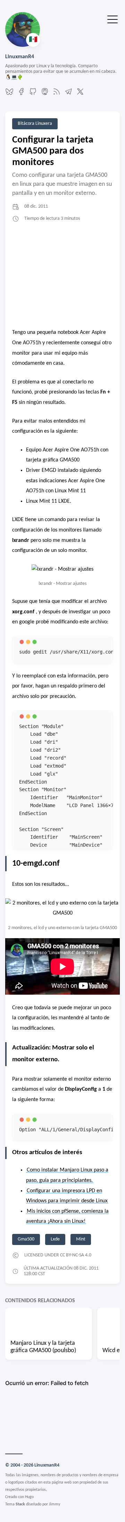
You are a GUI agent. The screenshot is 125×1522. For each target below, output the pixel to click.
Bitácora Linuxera (35, 123)
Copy (95, 648)
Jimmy (54, 1504)
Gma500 (26, 1239)
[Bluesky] (9, 94)
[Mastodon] (45, 94)
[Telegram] (68, 94)
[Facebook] (21, 94)
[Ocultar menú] (112, 19)
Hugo (29, 1497)
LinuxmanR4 (19, 57)
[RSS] (56, 94)
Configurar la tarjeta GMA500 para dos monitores (52, 151)
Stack (20, 1504)
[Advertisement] (62, 276)
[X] (80, 94)
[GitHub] (33, 94)
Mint (80, 1239)
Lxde (55, 1239)
